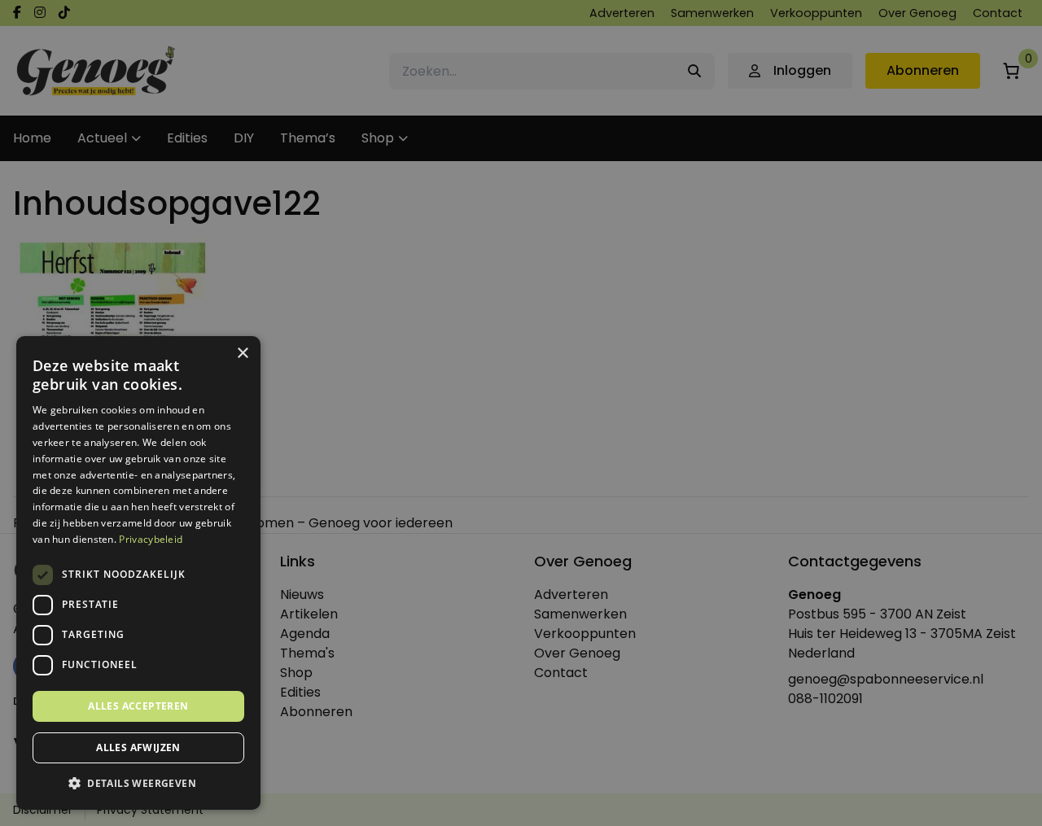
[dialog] (521, 413)
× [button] (242, 353)
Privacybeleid (150, 539)
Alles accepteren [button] (138, 706)
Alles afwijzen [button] (138, 747)
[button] (138, 783)
